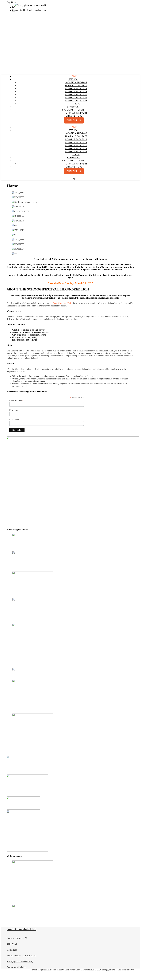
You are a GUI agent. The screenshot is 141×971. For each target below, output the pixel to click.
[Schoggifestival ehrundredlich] (31, 5)
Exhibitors (73, 106)
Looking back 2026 (76, 100)
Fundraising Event (76, 112)
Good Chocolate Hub (62, 303)
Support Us (74, 120)
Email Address (16, 400)
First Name (14, 410)
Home (73, 76)
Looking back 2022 (76, 88)
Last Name (14, 420)
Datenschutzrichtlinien (16, 967)
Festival (73, 79)
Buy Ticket (11, 2)
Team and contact (76, 85)
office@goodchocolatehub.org (20, 961)
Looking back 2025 (76, 97)
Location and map (76, 82)
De (13, 7)
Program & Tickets (73, 109)
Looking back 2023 (76, 91)
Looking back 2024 (76, 94)
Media (76, 103)
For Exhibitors (73, 115)
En (13, 10)
